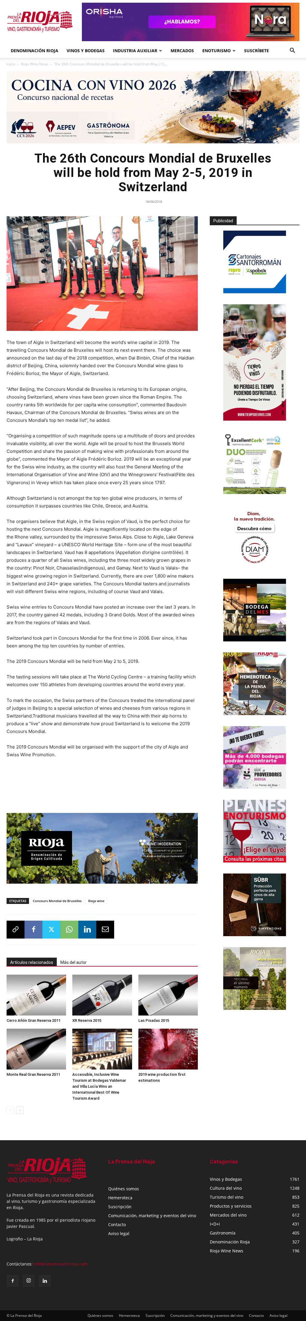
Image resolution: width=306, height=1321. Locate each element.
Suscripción (119, 1206)
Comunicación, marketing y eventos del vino (152, 1215)
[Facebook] (33, 930)
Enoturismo (216, 50)
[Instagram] (29, 1281)
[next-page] (20, 1110)
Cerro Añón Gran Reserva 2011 (33, 1020)
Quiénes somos (123, 1189)
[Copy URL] (16, 930)
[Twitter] (51, 930)
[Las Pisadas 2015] (168, 995)
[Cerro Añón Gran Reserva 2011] (36, 995)
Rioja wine (96, 901)
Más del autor (73, 962)
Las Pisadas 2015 (153, 1020)
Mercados (182, 50)
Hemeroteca (120, 1197)
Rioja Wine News (34, 64)
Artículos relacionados (31, 962)
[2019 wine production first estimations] (168, 1049)
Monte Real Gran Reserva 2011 (33, 1074)
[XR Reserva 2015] (102, 995)
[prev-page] (10, 1110)
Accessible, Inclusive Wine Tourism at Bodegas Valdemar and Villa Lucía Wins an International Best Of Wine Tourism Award (99, 1086)
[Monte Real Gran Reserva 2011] (36, 1049)
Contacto (117, 1224)
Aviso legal (118, 1233)
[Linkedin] (87, 930)
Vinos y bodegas (86, 50)
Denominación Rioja (34, 50)
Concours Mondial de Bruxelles (57, 901)
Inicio (11, 64)
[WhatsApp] (69, 930)
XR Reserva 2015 (86, 1020)
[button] (292, 51)
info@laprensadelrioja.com (61, 1264)
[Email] (105, 930)
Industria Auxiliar (135, 50)
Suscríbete (256, 50)
